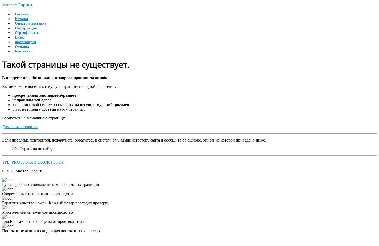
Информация (26, 28)
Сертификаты (26, 33)
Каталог (21, 19)
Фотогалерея (25, 42)
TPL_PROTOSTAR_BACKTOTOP (33, 162)
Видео (19, 37)
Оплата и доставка (30, 23)
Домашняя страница (20, 127)
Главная (22, 14)
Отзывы (22, 47)
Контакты (23, 51)
